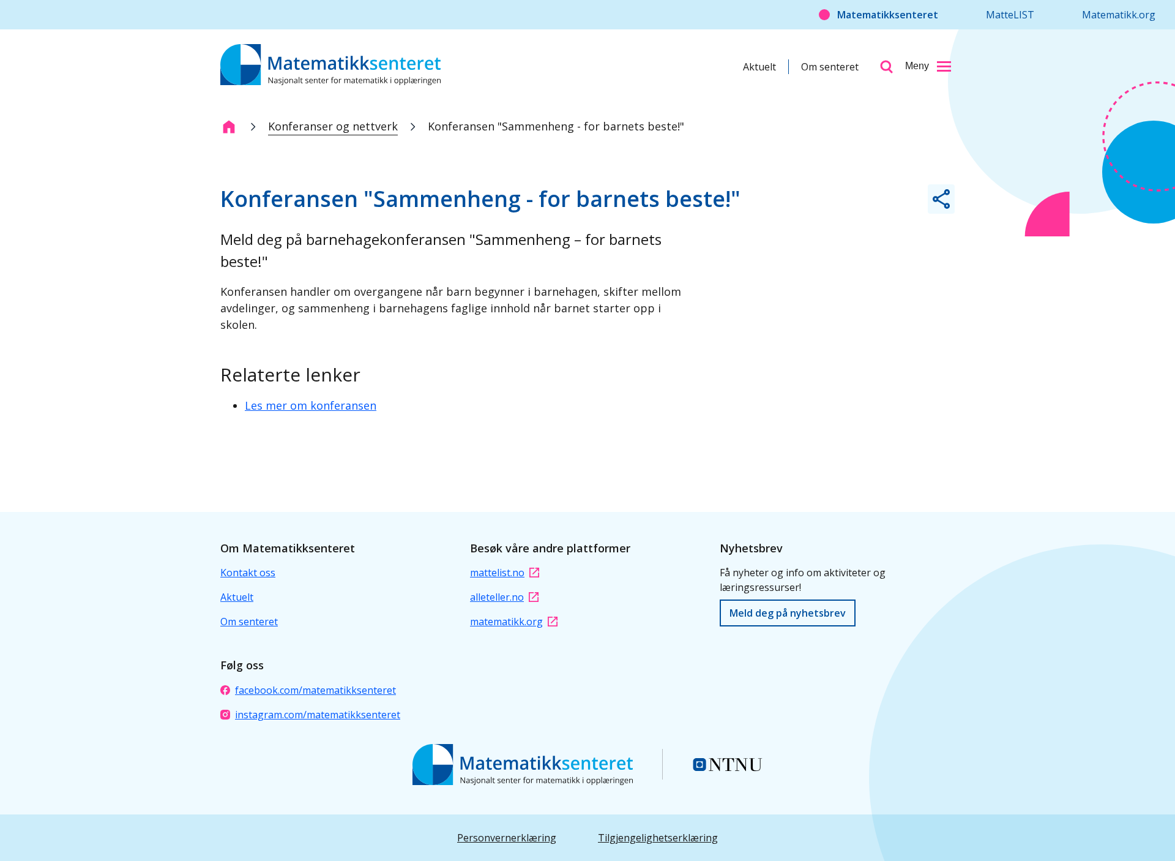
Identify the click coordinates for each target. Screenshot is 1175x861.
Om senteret (830, 66)
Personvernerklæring (506, 837)
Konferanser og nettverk (333, 126)
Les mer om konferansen (310, 405)
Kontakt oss (247, 572)
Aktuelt (759, 66)
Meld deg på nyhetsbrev (787, 613)
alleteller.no (497, 597)
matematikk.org (506, 621)
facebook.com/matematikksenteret (315, 690)
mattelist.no (497, 572)
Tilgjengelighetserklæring (658, 837)
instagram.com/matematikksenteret (317, 714)
